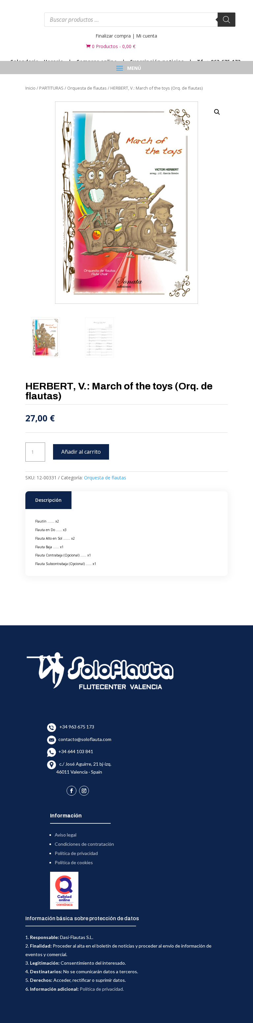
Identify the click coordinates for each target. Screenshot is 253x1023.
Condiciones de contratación (84, 844)
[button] (217, 112)
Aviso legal (65, 835)
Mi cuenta (146, 36)
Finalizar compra (113, 36)
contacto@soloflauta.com (83, 739)
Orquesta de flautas (87, 88)
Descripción (48, 500)
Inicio (30, 88)
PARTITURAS (51, 88)
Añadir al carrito (81, 451)
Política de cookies (74, 862)
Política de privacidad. (102, 989)
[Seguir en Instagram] (84, 791)
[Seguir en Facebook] (71, 791)
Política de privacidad (76, 853)
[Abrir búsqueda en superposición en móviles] (140, 20)
